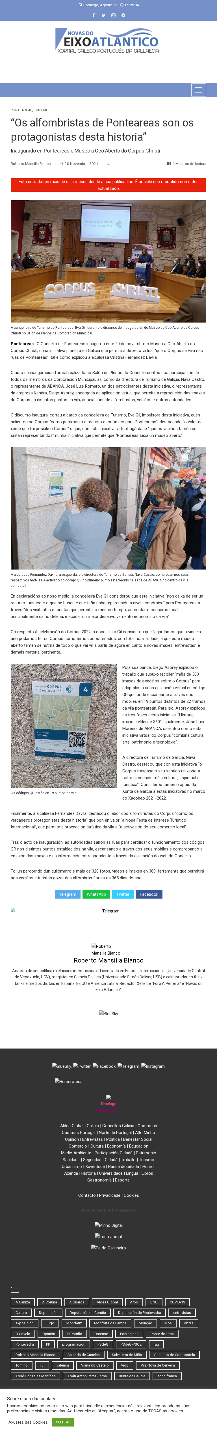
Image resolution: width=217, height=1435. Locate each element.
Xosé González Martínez (35, 1376)
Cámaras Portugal (79, 1132)
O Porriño (74, 1334)
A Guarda (76, 1302)
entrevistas (182, 1313)
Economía (116, 1146)
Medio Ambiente (76, 1152)
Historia (88, 1173)
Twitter (122, 894)
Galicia (93, 1125)
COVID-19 (177, 1302)
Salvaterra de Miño (127, 1355)
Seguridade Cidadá (100, 1159)
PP (48, 1344)
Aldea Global (71, 1125)
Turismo (41, 110)
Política (113, 1139)
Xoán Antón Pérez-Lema (87, 1376)
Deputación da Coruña (88, 1313)
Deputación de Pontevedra (139, 1313)
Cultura (97, 1146)
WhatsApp (96, 894)
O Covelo (23, 1334)
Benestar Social (137, 1139)
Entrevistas (92, 1139)
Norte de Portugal (115, 1132)
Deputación (48, 1313)
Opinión (72, 1139)
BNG (154, 1302)
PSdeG (102, 1344)
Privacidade (109, 1195)
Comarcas (147, 1125)
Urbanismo (72, 1166)
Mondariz (74, 1323)
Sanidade (71, 1159)
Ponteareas (21, 110)
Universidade (111, 1173)
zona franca (167, 1376)
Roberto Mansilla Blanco (109, 960)
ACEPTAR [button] (63, 1422)
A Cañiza (23, 1302)
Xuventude (95, 1166)
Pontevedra (25, 1344)
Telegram (67, 894)
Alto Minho (145, 1132)
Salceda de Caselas (84, 1355)
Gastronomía (99, 1180)
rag (156, 1344)
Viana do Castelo (95, 1365)
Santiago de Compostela (174, 1355)
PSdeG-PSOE (131, 1344)
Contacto (87, 1195)
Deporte (122, 1180)
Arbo (134, 1302)
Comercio (78, 1146)
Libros (147, 1173)
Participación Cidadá (114, 1152)
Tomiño (22, 1365)
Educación (138, 1146)
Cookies (131, 1195)
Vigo (125, 1365)
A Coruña (49, 1302)
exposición (25, 1323)
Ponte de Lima (162, 1334)
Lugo (50, 1323)
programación (73, 1344)
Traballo (128, 1159)
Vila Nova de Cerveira (158, 1365)
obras (189, 1323)
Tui (42, 1365)
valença (63, 1365)
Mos (168, 1323)
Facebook (149, 894)
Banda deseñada (123, 1166)
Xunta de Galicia (132, 1376)
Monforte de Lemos (110, 1323)
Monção (145, 1323)
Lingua (132, 1173)
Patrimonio (146, 1152)
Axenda (71, 1173)
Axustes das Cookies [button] (28, 1422)
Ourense (101, 1334)
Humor (148, 1166)
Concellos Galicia (118, 1125)
